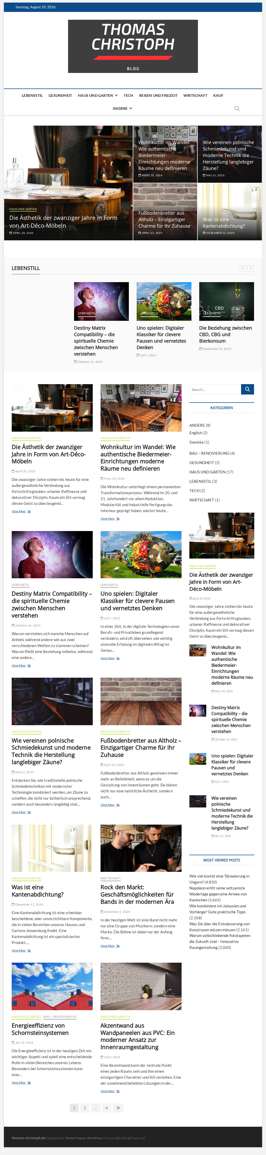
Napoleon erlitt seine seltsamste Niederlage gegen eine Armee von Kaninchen (218, 894)
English (195, 432)
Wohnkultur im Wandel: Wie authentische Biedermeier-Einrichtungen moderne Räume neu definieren (164, 155)
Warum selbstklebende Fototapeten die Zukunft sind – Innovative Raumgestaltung (219, 941)
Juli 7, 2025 (147, 355)
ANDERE (120, 108)
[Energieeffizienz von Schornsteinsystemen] (52, 986)
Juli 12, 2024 (24, 1042)
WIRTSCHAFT (195, 95)
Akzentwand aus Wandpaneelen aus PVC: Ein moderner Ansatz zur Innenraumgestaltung (138, 1036)
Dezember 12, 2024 (219, 232)
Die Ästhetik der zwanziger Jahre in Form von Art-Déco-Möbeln (63, 221)
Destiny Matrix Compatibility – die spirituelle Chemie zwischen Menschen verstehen (96, 341)
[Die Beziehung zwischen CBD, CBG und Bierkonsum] (226, 301)
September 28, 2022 (216, 349)
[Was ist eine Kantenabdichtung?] (52, 848)
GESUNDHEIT (60, 95)
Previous (243, 268)
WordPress (94, 1138)
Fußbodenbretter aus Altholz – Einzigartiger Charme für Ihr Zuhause (164, 219)
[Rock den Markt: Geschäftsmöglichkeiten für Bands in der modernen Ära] (141, 848)
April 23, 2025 (152, 232)
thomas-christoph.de (28, 1138)
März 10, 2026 (152, 175)
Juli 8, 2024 (111, 1057)
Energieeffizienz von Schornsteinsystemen (40, 1028)
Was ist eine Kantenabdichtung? (224, 222)
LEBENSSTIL (32, 95)
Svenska (196, 442)
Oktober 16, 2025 (90, 362)
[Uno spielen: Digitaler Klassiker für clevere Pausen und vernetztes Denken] (164, 301)
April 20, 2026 (23, 232)
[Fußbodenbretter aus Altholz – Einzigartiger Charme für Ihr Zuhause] (141, 701)
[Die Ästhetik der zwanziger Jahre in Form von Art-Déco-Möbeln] (52, 407)
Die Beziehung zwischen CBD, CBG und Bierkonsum (225, 334)
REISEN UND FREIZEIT (158, 95)
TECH (128, 95)
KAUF (218, 95)
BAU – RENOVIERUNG (59, 1016)
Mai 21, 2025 (214, 175)
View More (20, 511)
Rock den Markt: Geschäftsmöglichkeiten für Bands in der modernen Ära (137, 894)
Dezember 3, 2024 (116, 912)
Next (250, 268)
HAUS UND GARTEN (95, 95)
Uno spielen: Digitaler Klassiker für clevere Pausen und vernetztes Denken (161, 337)
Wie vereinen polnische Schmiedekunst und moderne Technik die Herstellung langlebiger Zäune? (228, 155)
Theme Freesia (75, 1138)
